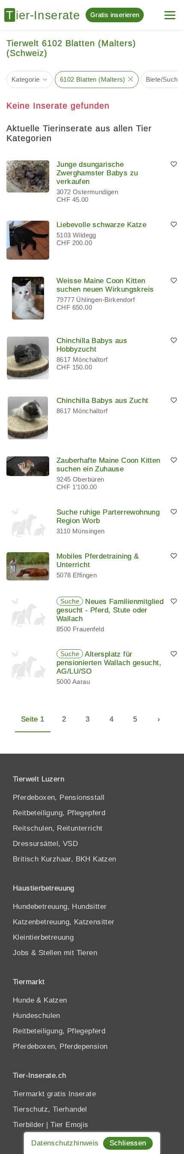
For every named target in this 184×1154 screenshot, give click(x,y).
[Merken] (174, 164)
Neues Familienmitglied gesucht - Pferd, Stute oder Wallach (109, 610)
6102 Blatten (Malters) (92, 79)
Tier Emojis (69, 1125)
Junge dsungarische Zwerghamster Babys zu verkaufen (97, 173)
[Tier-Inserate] (45, 15)
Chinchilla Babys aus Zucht (102, 401)
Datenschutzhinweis (64, 1143)
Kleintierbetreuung (43, 937)
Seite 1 (33, 719)
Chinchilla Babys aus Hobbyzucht (91, 345)
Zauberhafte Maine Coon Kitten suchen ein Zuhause (108, 464)
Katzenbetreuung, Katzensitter (64, 922)
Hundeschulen (36, 1016)
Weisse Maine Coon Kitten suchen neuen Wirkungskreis (105, 285)
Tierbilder (28, 1125)
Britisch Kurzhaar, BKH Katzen (64, 859)
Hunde (23, 1000)
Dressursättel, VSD (45, 844)
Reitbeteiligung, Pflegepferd (59, 813)
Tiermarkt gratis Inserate (54, 1094)
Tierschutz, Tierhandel (50, 1109)
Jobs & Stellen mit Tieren (55, 953)
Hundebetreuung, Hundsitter (60, 906)
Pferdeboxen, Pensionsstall (58, 797)
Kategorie (26, 79)
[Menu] (169, 11)
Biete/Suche (163, 79)
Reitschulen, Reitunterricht (58, 828)
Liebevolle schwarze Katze (101, 225)
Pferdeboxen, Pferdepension (60, 1046)
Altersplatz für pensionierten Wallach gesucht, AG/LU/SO (108, 662)
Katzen (55, 1000)
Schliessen (128, 1143)
